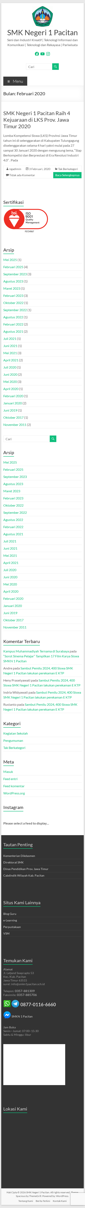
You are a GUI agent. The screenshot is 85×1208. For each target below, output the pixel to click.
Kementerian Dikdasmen (19, 856)
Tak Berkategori (68, 169)
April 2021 (10, 360)
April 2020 (10, 389)
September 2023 (15, 274)
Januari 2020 (12, 403)
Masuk (8, 772)
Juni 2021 (10, 346)
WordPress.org (14, 793)
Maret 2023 (11, 288)
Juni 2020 (10, 374)
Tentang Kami (25, 1200)
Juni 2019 (10, 410)
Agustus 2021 (13, 331)
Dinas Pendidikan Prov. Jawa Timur (25, 869)
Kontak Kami (60, 1200)
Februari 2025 (13, 267)
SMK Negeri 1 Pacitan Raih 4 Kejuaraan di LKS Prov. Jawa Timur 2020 (36, 119)
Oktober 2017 (13, 417)
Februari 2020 (13, 396)
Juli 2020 (9, 367)
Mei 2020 (10, 381)
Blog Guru (9, 913)
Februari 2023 (13, 295)
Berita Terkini (43, 1200)
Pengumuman (13, 740)
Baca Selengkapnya (67, 175)
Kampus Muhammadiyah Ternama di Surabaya (36, 651)
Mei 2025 (10, 260)
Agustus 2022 (13, 317)
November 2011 (14, 424)
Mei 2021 (10, 353)
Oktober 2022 (13, 303)
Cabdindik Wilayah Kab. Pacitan (23, 875)
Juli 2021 (9, 338)
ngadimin (15, 169)
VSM (6, 933)
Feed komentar (14, 786)
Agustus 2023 (13, 281)
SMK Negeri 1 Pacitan (42, 32)
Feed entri (10, 779)
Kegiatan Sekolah (15, 733)
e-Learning (10, 920)
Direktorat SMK (13, 862)
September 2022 (15, 310)
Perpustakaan (12, 927)
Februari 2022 (13, 324)
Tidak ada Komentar (22, 175)
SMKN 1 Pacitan (22, 1016)
